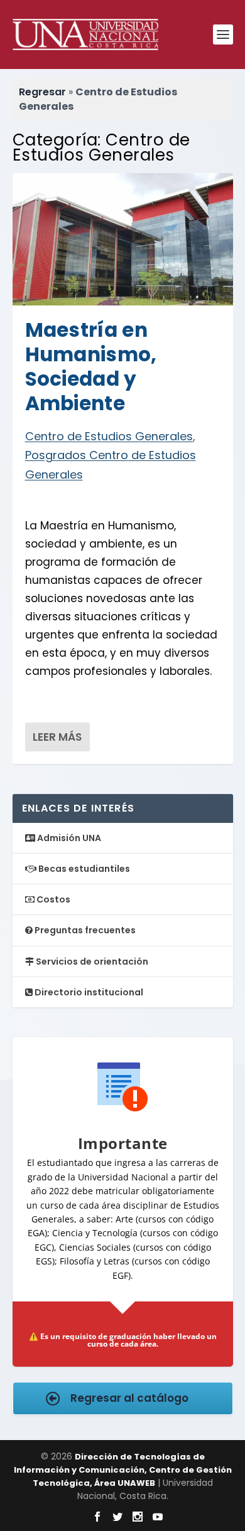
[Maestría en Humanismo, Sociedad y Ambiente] (123, 239)
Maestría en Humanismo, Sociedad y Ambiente (91, 366)
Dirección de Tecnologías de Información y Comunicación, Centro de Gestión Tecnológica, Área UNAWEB (123, 1470)
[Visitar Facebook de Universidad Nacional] (97, 1517)
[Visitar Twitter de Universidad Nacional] (117, 1517)
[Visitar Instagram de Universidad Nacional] (138, 1517)
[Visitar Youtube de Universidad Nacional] (158, 1517)
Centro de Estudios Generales (109, 436)
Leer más (57, 736)
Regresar (42, 92)
